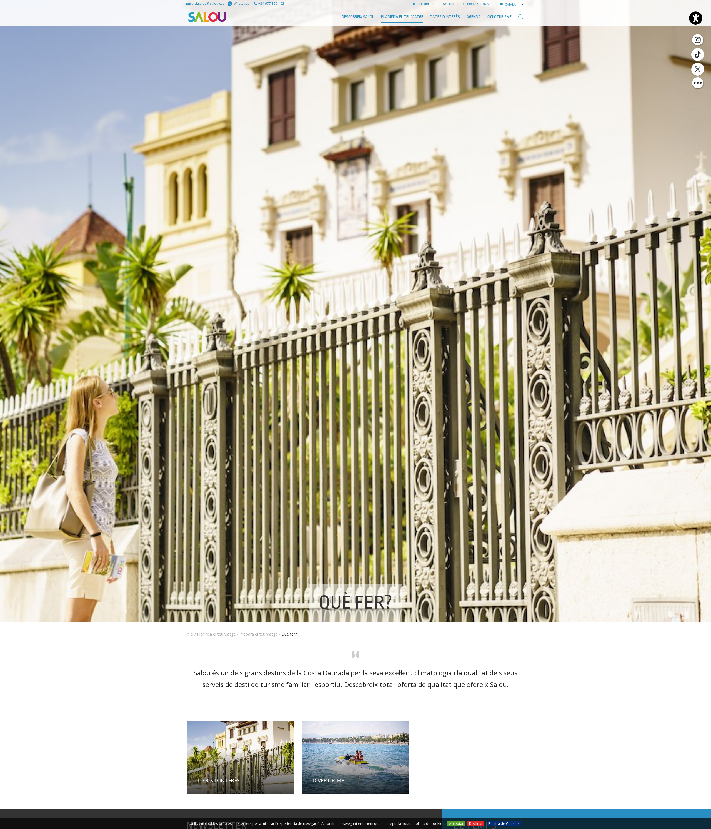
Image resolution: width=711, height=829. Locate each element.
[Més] (697, 82)
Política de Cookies (504, 823)
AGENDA (474, 16)
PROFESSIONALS (479, 4)
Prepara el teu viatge (258, 634)
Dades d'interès (445, 16)
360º (451, 4)
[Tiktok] (697, 54)
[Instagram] (697, 39)
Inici (189, 634)
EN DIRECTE (426, 4)
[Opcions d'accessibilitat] (696, 18)
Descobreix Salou (358, 16)
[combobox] (514, 4)
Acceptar (456, 823)
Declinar (476, 823)
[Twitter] (697, 69)
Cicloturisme (499, 16)
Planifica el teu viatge (402, 16)
